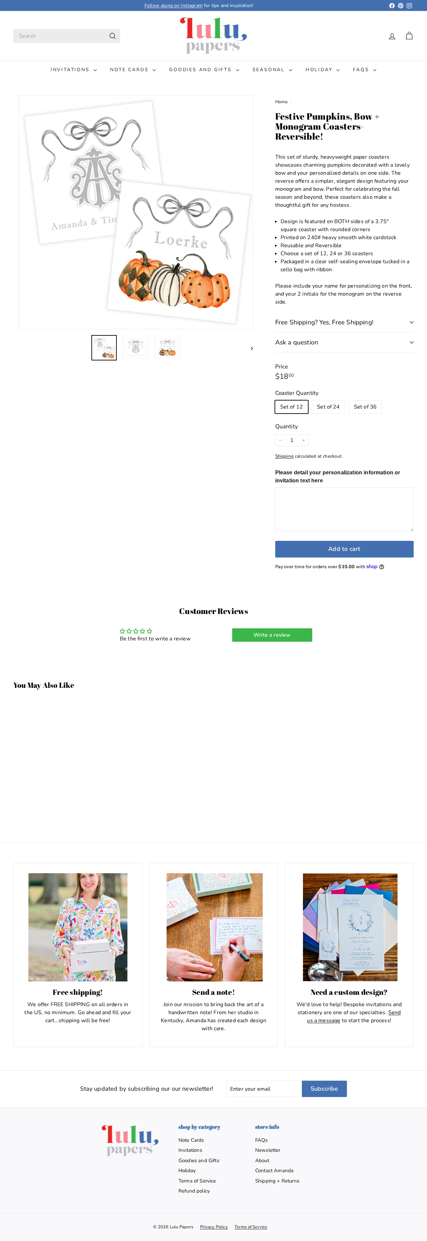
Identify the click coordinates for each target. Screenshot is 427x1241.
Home (282, 102)
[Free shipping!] (78, 927)
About (262, 1160)
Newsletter (268, 1150)
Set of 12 (291, 407)
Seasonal (270, 69)
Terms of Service (197, 1181)
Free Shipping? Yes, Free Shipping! (324, 322)
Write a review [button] (272, 635)
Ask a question (297, 342)
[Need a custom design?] (349, 927)
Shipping (284, 456)
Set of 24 (328, 407)
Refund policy (194, 1191)
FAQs (362, 69)
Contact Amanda (274, 1170)
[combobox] (66, 36)
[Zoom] (136, 212)
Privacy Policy (214, 1227)
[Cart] (409, 36)
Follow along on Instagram (173, 5)
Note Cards (130, 69)
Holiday (320, 69)
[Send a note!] (213, 927)
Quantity (286, 426)
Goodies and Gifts (201, 69)
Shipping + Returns (277, 1181)
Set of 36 (365, 407)
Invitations (71, 69)
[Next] (249, 348)
